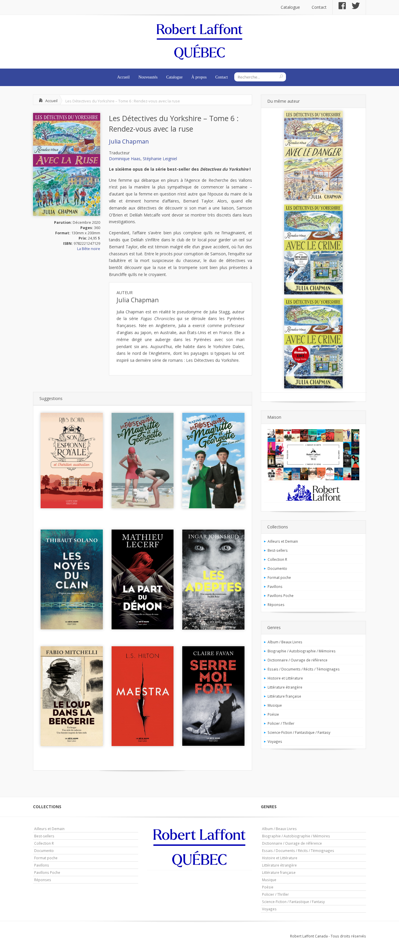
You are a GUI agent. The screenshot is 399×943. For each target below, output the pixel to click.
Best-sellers (278, 550)
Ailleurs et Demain (283, 541)
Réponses (276, 604)
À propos (199, 77)
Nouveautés (147, 77)
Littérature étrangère (285, 687)
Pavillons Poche (281, 595)
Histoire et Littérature (285, 678)
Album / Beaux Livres (285, 642)
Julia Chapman (129, 141)
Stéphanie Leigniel (160, 158)
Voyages (275, 741)
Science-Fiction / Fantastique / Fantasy (299, 732)
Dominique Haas (124, 158)
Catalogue (290, 7)
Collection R (277, 559)
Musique (275, 705)
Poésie (273, 714)
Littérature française (284, 696)
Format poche (279, 577)
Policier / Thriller (281, 723)
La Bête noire (88, 248)
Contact (319, 7)
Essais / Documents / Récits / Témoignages (304, 669)
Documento (277, 568)
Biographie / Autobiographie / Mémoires (302, 651)
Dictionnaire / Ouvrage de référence (297, 660)
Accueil (123, 77)
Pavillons (275, 586)
